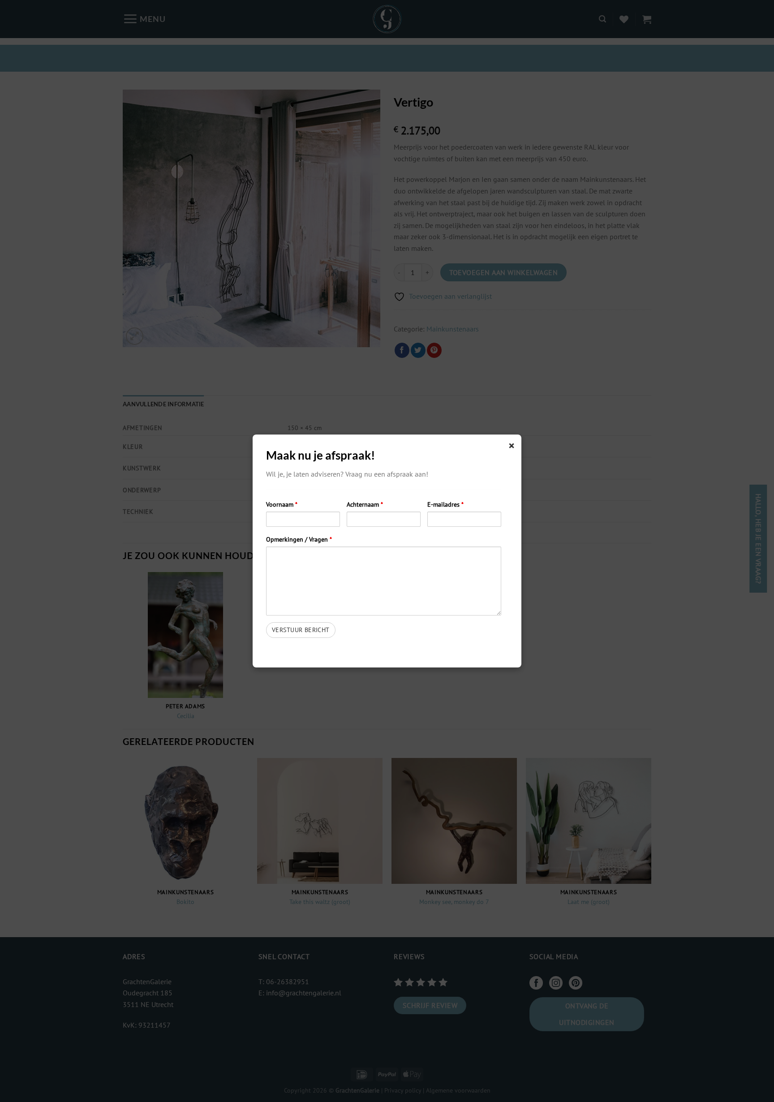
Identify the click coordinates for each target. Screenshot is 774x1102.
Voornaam (281, 504)
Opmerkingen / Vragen (299, 539)
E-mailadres (445, 504)
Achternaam (365, 504)
